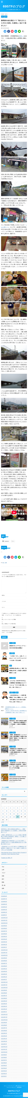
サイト (3, 607)
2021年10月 (4, 1052)
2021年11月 (4, 1049)
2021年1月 (4, 1076)
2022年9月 (4, 1022)
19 (14, 814)
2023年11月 (4, 985)
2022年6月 (4, 1030)
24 (6, 816)
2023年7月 (4, 995)
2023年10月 (4, 987)
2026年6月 (4, 901)
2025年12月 (4, 917)
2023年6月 (4, 998)
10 (6, 811)
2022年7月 (4, 1028)
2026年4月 (4, 907)
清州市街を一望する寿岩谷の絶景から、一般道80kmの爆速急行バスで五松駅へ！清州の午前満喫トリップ (13, 830)
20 (17, 814)
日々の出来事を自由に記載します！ (14, 1093)
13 (17, 811)
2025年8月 (4, 928)
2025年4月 (4, 939)
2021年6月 (4, 1063)
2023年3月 (4, 1006)
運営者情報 (19, 1087)
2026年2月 (4, 912)
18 (10, 814)
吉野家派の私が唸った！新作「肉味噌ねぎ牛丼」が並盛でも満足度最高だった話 (18, 670)
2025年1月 (4, 947)
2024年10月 (4, 955)
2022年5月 (4, 1033)
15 (25, 811)
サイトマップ (11, 1085)
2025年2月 (4, 944)
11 (10, 811)
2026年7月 (4, 899)
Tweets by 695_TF (6, 858)
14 (21, 811)
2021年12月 (4, 1046)
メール (4, 601)
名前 (3, 595)
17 (6, 814)
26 (14, 816)
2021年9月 (4, 1054)
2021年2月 (4, 1073)
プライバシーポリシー (11, 1087)
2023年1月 (4, 1011)
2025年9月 (4, 925)
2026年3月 (4, 909)
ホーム (5, 1085)
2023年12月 (4, 982)
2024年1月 (4, 979)
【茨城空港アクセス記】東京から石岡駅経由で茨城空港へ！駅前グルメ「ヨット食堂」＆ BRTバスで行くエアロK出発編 (14, 848)
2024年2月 (4, 977)
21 (21, 814)
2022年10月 (4, 1020)
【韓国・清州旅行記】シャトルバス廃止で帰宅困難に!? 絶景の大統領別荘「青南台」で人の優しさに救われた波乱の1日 (13, 836)
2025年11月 (4, 920)
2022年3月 (4, 1038)
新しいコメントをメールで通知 (9, 619)
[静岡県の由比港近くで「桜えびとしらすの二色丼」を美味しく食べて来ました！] (15, 31)
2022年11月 (4, 1017)
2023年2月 (4, 1009)
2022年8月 (4, 1025)
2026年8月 (4, 896)
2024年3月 (4, 974)
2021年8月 (4, 1057)
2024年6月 (4, 966)
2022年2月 (4, 1041)
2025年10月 (4, 923)
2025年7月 (4, 931)
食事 (6, 562)
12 (14, 811)
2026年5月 (4, 904)
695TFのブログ (14, 6)
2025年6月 (4, 934)
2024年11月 (4, 952)
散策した (21, 36)
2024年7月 (4, 963)
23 (3, 816)
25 (10, 816)
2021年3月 (4, 1071)
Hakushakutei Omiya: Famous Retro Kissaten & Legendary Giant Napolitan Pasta (17, 778)
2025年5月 (4, 936)
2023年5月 (4, 1001)
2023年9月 (4, 990)
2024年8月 (4, 960)
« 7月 (2, 822)
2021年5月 (4, 1065)
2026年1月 (4, 915)
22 (25, 814)
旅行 (3, 562)
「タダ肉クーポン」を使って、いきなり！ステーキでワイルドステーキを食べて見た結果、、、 (18, 658)
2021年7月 (4, 1060)
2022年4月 (4, 1036)
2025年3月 (4, 942)
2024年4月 (4, 971)
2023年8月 (4, 993)
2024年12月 (4, 950)
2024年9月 (4, 958)
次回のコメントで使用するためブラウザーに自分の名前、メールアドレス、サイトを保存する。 (14, 614)
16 (3, 814)
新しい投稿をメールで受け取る (9, 623)
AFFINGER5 (22, 1095)
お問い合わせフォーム (19, 1085)
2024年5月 (4, 968)
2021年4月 (4, 1068)
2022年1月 (4, 1044)
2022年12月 (4, 1014)
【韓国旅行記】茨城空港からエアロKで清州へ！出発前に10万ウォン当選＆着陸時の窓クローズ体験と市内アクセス (13, 842)
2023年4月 (4, 1003)
